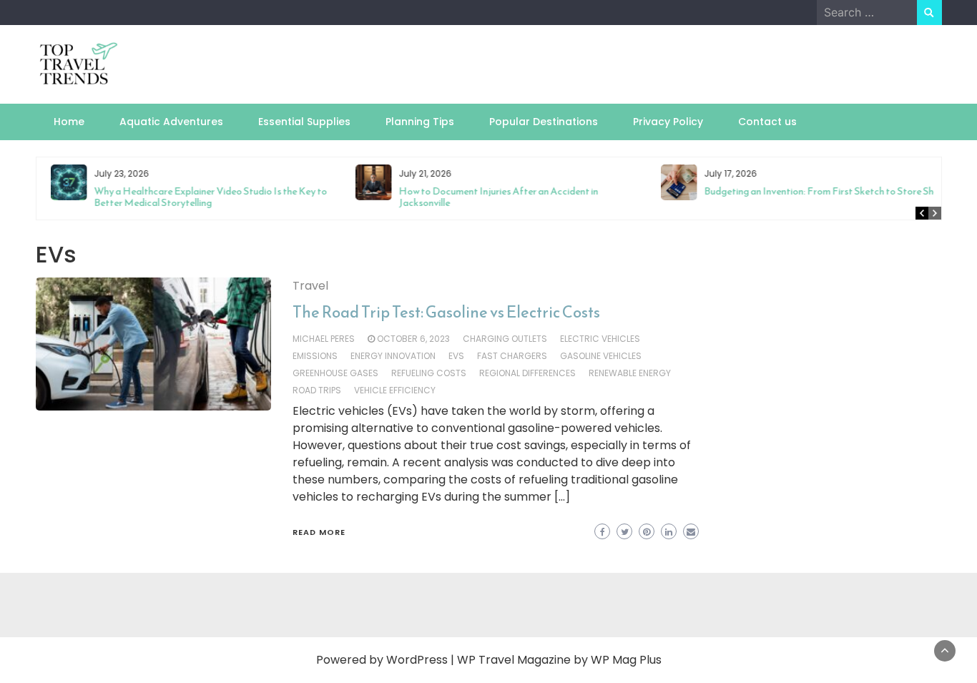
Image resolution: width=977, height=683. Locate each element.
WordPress (417, 660)
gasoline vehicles (601, 356)
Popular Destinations (543, 121)
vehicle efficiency (395, 390)
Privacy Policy (668, 121)
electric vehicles (600, 339)
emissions (315, 356)
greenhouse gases (335, 373)
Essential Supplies (304, 121)
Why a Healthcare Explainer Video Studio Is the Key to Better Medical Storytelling (203, 197)
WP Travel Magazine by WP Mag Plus (559, 660)
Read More (319, 532)
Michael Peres (324, 339)
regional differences (527, 373)
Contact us (767, 121)
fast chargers (512, 356)
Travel (310, 285)
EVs (456, 356)
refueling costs (428, 373)
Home (69, 121)
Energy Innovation (393, 356)
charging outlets (505, 339)
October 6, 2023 (413, 339)
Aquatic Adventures (171, 121)
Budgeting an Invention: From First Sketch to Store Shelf (817, 191)
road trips (317, 390)
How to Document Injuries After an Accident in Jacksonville (491, 197)
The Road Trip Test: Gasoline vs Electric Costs (446, 312)
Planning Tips (420, 121)
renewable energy (630, 373)
